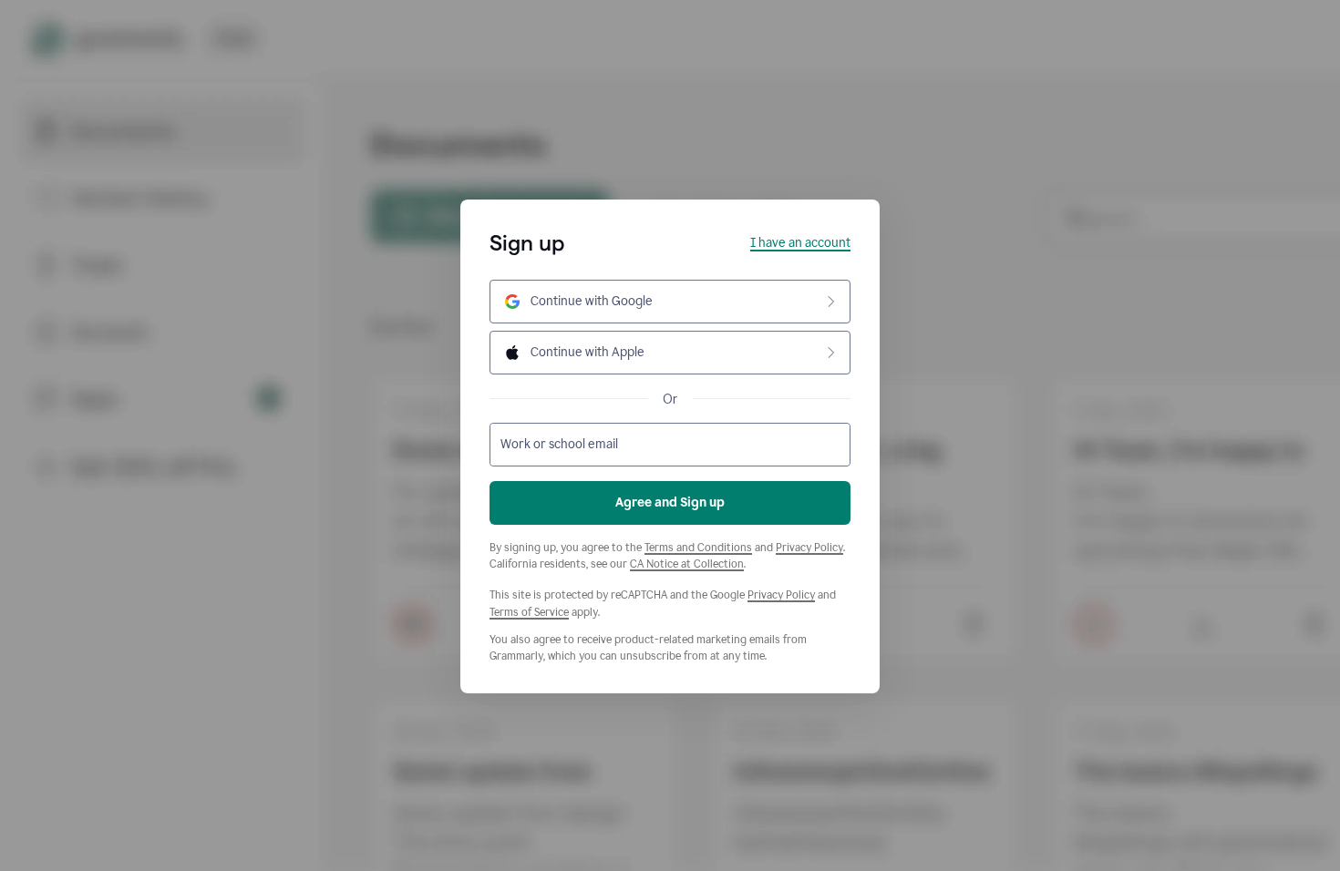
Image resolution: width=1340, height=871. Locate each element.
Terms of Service (529, 612)
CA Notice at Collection (687, 564)
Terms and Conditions (698, 547)
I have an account (800, 243)
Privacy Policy (809, 547)
